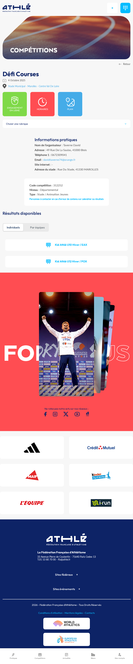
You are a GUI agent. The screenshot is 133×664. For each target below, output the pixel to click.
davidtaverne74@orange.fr (59, 159)
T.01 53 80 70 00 (46, 559)
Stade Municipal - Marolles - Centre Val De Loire (33, 86)
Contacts (90, 612)
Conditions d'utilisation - (51, 612)
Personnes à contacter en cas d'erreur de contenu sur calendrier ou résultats (66, 199)
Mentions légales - (75, 612)
